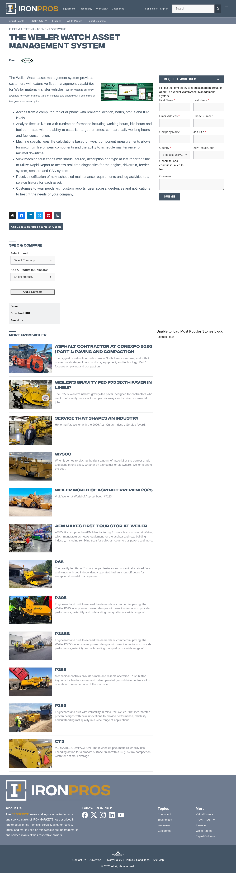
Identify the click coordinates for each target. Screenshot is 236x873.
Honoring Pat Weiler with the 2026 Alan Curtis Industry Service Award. (100, 424)
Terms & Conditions (137, 859)
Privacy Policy (113, 859)
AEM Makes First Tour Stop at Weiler (101, 526)
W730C (63, 454)
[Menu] (226, 7)
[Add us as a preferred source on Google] (57, 215)
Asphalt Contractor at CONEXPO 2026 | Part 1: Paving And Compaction (103, 349)
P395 (61, 598)
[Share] (21, 215)
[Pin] (48, 215)
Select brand (19, 253)
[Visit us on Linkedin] (112, 815)
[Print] (12, 215)
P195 (60, 706)
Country (165, 148)
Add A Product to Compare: (29, 270)
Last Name (201, 100)
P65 (59, 562)
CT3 (59, 742)
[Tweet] (39, 215)
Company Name (169, 132)
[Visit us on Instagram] (103, 815)
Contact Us (79, 859)
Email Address (169, 116)
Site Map (158, 859)
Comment (165, 176)
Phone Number (203, 116)
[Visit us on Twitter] (94, 815)
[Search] (217, 8)
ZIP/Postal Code (203, 148)
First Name (167, 100)
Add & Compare (33, 291)
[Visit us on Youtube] (121, 815)
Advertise (95, 859)
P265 (60, 670)
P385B (62, 634)
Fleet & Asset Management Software (37, 29)
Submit (170, 196)
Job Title (199, 132)
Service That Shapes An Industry (97, 418)
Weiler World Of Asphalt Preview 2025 (104, 490)
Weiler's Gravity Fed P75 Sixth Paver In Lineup (103, 385)
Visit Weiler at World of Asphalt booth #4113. (83, 496)
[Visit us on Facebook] (85, 815)
